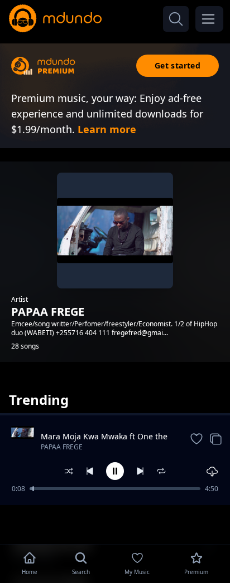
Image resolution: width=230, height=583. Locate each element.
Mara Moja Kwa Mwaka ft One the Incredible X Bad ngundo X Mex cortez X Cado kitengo (104, 436)
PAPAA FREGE (62, 447)
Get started (177, 65)
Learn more (107, 129)
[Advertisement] (115, 523)
